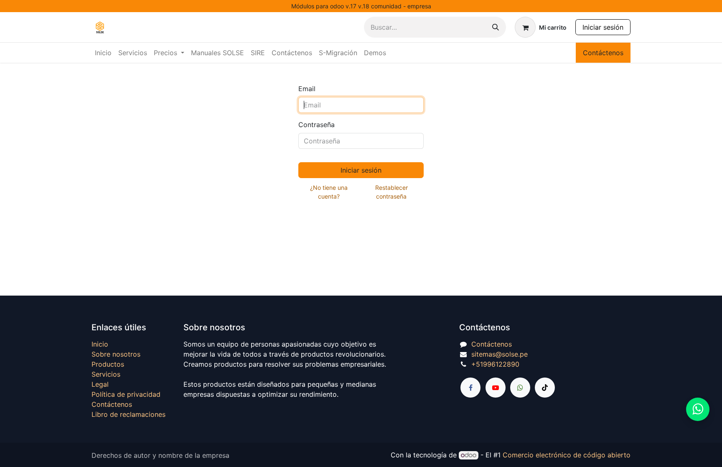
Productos (108, 364)
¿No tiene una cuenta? (329, 192)
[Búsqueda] (495, 27)
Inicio (100, 344)
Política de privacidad (126, 394)
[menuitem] (103, 52)
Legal (100, 384)
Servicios (106, 374)
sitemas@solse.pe (499, 354)
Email (306, 88)
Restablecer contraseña (391, 192)
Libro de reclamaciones (128, 414)
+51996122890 (495, 364)
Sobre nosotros (116, 354)
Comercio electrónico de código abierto (566, 455)
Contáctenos (603, 52)
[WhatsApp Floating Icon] (697, 409)
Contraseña (316, 124)
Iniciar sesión (602, 27)
